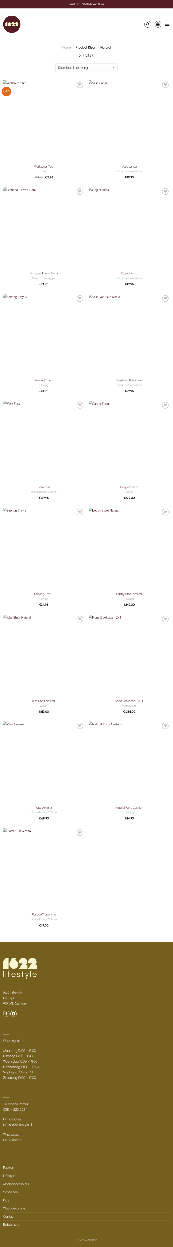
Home (66, 47)
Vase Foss (44, 487)
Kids (6, 1200)
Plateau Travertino (44, 914)
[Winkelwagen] (158, 24)
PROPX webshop (86, 1240)
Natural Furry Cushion (129, 808)
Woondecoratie (14, 1208)
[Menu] (167, 24)
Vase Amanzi (44, 808)
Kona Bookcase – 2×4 (129, 701)
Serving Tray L (43, 380)
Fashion (8, 1168)
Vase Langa (129, 166)
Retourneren (12, 1225)
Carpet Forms (129, 487)
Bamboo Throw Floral (44, 273)
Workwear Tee (43, 166)
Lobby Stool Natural (129, 594)
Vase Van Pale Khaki (129, 380)
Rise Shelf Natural (43, 701)
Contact (9, 1217)
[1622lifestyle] (11, 24)
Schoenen (10, 1192)
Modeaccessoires (16, 1184)
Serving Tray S (43, 594)
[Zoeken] (147, 24)
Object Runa (129, 273)
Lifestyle (9, 1176)
